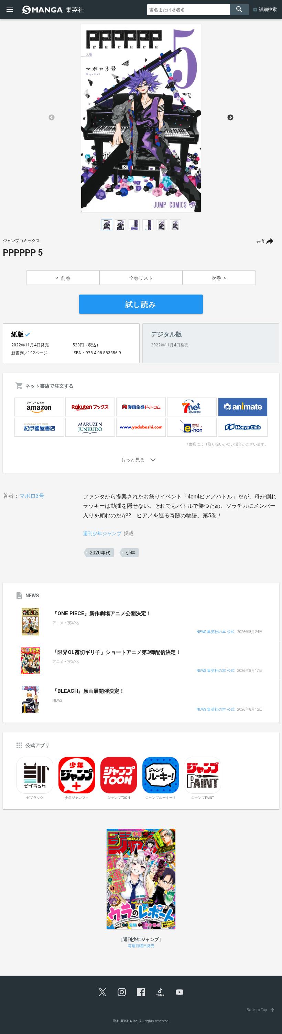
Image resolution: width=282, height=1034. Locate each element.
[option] (141, 118)
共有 (261, 241)
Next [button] (230, 118)
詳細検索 (268, 9)
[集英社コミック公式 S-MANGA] (54, 9)
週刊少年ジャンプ (102, 533)
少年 (130, 552)
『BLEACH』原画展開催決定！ (88, 691)
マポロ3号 (31, 496)
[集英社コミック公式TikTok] (160, 992)
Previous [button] (51, 118)
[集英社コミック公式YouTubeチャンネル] (179, 992)
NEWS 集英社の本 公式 (215, 632)
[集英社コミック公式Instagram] (121, 992)
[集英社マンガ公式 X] (102, 992)
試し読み (141, 304)
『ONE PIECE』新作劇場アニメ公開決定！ (101, 613)
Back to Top (261, 1010)
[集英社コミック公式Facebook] (141, 992)
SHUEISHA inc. (127, 1021)
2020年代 (100, 552)
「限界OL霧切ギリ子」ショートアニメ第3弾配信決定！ (116, 652)
